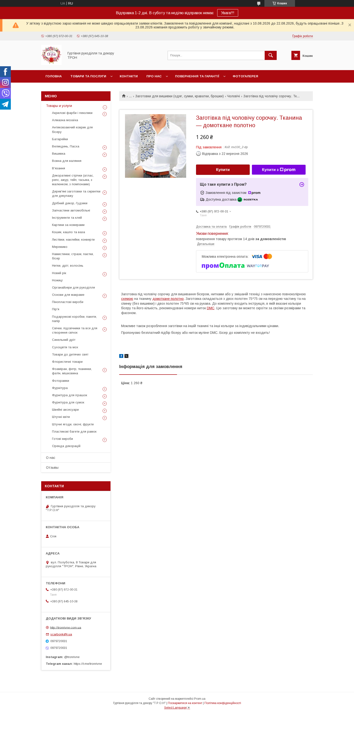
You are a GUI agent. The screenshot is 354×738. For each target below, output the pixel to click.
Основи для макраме (68, 295)
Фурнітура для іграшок (69, 395)
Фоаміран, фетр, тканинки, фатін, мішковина (72, 371)
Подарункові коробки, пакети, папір (74, 319)
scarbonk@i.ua (61, 634)
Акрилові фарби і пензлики (72, 113)
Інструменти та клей (67, 217)
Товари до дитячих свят (70, 354)
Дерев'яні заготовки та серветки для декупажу (76, 194)
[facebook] (121, 357)
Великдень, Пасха (65, 146)
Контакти (129, 76)
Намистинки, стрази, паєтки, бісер (73, 256)
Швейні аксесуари (65, 409)
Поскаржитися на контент (185, 703)
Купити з (270, 170)
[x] (126, 357)
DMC (210, 308)
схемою (127, 299)
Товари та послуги (88, 76)
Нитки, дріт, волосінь (67, 265)
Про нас (154, 76)
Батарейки (60, 139)
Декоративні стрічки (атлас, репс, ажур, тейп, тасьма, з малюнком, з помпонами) (73, 180)
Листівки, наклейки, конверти (73, 239)
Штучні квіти (61, 417)
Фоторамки (60, 380)
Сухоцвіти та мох (65, 347)
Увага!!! (227, 13)
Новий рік (59, 273)
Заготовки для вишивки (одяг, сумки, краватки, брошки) (179, 96)
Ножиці (57, 280)
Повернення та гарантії (197, 76)
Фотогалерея (245, 76)
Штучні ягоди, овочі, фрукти (73, 424)
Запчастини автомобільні (71, 210)
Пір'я (55, 309)
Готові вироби (62, 439)
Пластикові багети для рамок (74, 431)
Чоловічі (233, 96)
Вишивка (58, 153)
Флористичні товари (67, 361)
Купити (223, 170)
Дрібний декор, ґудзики (69, 203)
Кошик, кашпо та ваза (68, 232)
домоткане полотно (168, 299)
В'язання (58, 168)
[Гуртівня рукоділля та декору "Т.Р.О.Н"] (51, 64)
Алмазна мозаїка (65, 120)
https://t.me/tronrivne (88, 664)
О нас (50, 458)
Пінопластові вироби (67, 302)
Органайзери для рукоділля (73, 287)
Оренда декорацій (66, 446)
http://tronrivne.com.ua (65, 627)
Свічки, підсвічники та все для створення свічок (74, 330)
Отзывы (52, 467)
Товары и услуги (59, 106)
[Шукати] (271, 55)
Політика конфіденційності (222, 703)
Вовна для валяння (66, 161)
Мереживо (59, 247)
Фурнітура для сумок (68, 402)
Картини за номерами (68, 225)
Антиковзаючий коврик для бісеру (72, 129)
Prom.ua (199, 698)
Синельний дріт (63, 340)
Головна (54, 76)
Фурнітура (60, 388)
